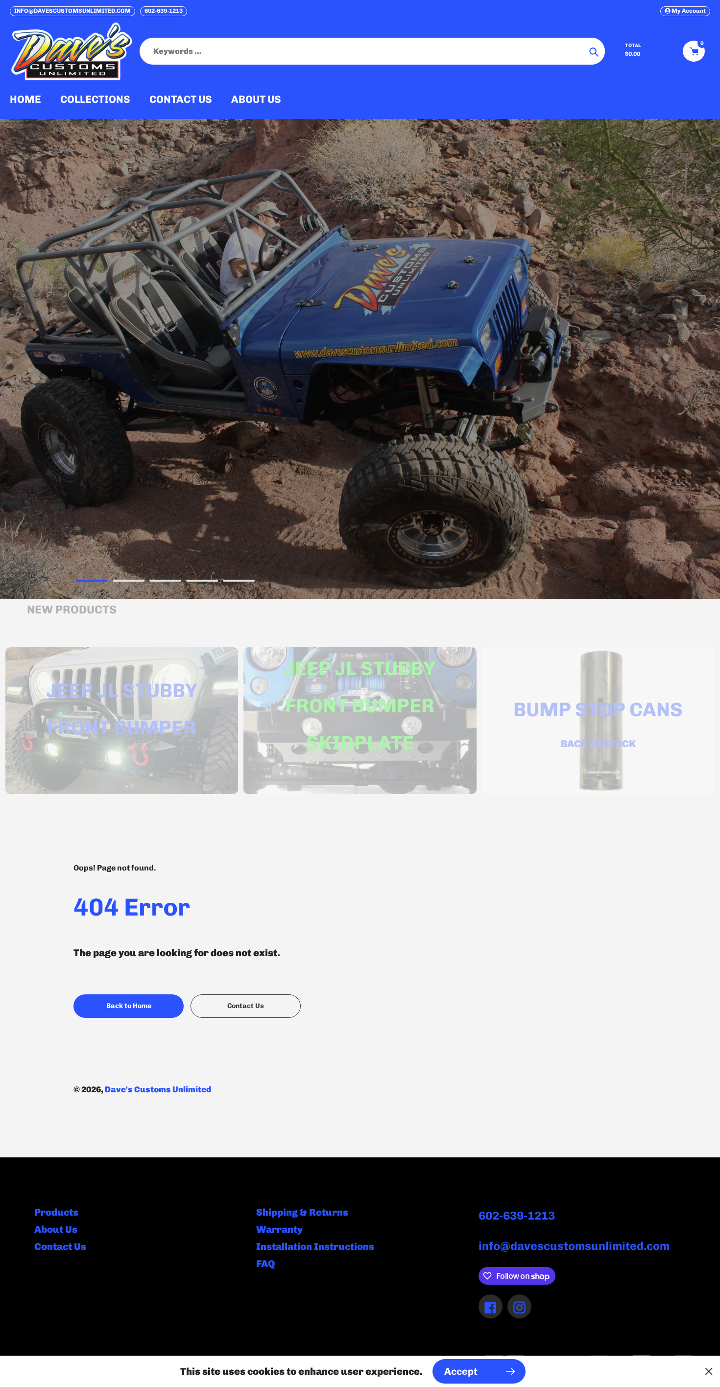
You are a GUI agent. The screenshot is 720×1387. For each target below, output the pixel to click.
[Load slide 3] (165, 582)
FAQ (265, 1263)
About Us (55, 1229)
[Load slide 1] (92, 582)
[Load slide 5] (239, 582)
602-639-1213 (163, 10)
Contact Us (60, 1246)
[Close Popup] (709, 1371)
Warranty (279, 1229)
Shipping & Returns (302, 1212)
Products (56, 1212)
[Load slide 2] (128, 582)
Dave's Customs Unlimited (158, 1089)
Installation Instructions (315, 1246)
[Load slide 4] (202, 582)
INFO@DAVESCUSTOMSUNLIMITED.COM (72, 10)
